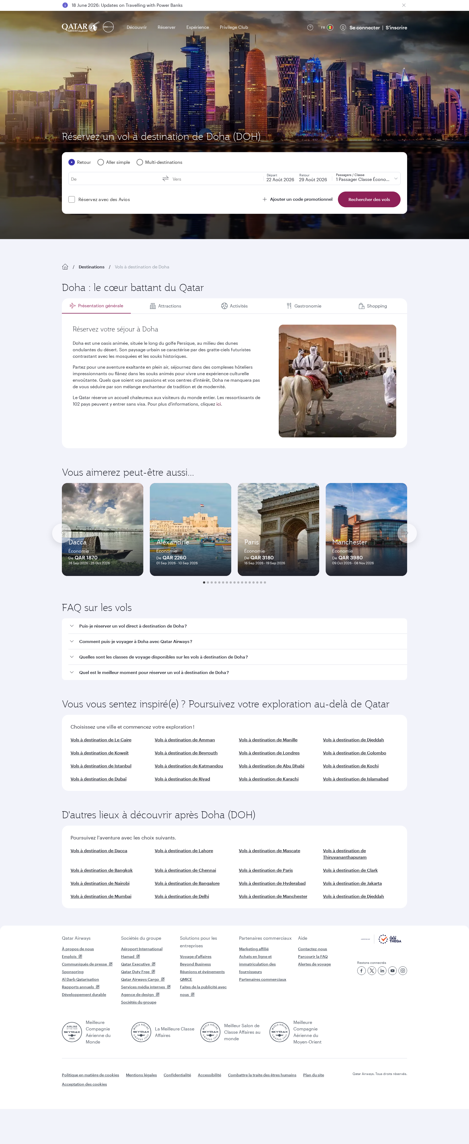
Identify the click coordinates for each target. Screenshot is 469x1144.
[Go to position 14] (253, 582)
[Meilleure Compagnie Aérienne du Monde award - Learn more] (72, 1032)
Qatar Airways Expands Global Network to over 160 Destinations (137, 5)
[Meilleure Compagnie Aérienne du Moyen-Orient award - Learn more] (280, 1032)
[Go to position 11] (242, 582)
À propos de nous (78, 948)
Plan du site (313, 1075)
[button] (237, 626)
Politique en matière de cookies (90, 1075)
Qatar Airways (76, 938)
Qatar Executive (135, 964)
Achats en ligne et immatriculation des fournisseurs (257, 964)
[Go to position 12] (246, 582)
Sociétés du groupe (141, 938)
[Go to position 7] (227, 582)
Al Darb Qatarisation (80, 979)
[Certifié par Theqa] (381, 942)
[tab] (96, 306)
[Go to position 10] (238, 582)
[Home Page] (65, 267)
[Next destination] (407, 533)
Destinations (91, 266)
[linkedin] (382, 970)
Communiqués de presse (84, 964)
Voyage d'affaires (195, 956)
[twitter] (371, 970)
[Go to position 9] (234, 582)
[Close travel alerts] (404, 5)
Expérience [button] (197, 27)
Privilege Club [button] (234, 27)
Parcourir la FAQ (313, 956)
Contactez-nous (312, 948)
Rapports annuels (78, 987)
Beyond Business (195, 964)
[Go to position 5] (219, 582)
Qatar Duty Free (135, 971)
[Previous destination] (62, 533)
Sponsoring (73, 971)
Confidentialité (177, 1075)
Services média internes (143, 987)
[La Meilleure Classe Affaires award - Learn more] (141, 1032)
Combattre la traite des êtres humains (262, 1075)
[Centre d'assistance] (310, 27)
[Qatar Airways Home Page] (81, 27)
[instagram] (402, 970)
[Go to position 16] (261, 582)
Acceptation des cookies (84, 1084)
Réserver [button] (167, 27)
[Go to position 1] (204, 582)
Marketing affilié (254, 948)
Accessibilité (209, 1075)
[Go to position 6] (223, 582)
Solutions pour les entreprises (198, 941)
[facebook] (361, 970)
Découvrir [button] (137, 27)
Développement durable (84, 994)
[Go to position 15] (257, 582)
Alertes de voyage (314, 964)
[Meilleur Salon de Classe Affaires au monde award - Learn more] (210, 1032)
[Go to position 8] (231, 582)
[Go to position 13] (250, 582)
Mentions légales (141, 1075)
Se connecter (365, 27)
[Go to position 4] (215, 582)
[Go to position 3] (212, 582)
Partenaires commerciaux (265, 938)
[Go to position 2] (208, 582)
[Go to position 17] (265, 582)
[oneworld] (108, 27)
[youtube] (392, 970)
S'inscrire (396, 27)
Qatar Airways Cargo (140, 979)
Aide (302, 938)
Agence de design (137, 994)
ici (218, 403)
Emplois (69, 956)
